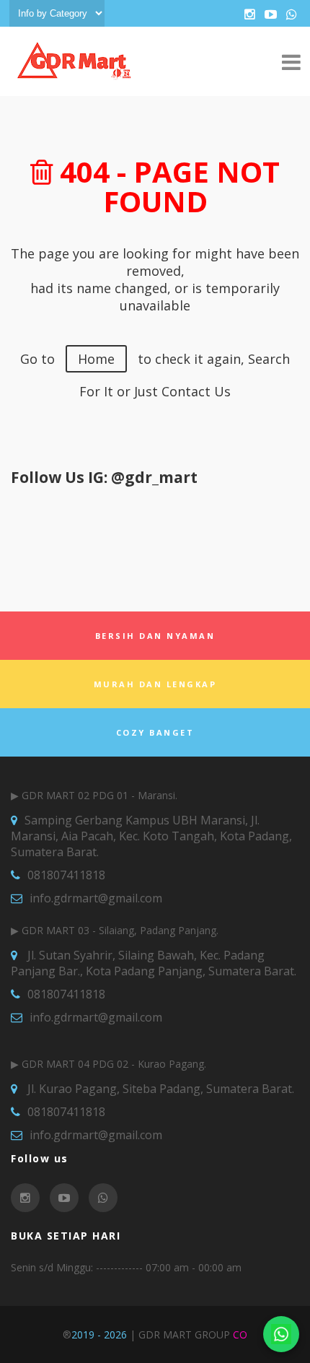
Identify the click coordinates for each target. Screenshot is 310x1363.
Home (96, 358)
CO (240, 1334)
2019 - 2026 (99, 1334)
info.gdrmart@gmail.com (96, 898)
